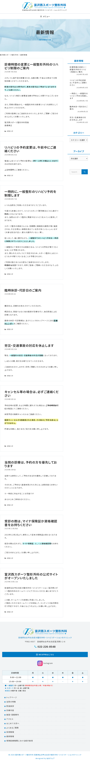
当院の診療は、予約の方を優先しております (30, 464)
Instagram (48, 663)
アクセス (9, 719)
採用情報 (10, 732)
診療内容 (10, 710)
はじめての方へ (12, 723)
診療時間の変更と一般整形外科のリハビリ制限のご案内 (31, 66)
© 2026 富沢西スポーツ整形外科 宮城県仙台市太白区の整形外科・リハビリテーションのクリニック (45, 755)
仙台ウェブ (51, 758)
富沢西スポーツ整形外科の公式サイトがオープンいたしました (31, 576)
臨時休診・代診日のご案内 (22, 290)
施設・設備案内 (12, 714)
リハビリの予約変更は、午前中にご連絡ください (30, 149)
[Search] (85, 171)
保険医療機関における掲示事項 (19, 740)
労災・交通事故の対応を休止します (29, 345)
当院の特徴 (11, 701)
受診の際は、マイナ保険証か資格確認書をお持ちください (30, 523)
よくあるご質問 (12, 727)
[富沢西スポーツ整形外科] (44, 5)
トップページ (11, 697)
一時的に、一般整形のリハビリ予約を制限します (30, 193)
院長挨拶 (10, 706)
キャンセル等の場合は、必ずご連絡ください (31, 394)
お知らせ (10, 131)
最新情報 (10, 736)
